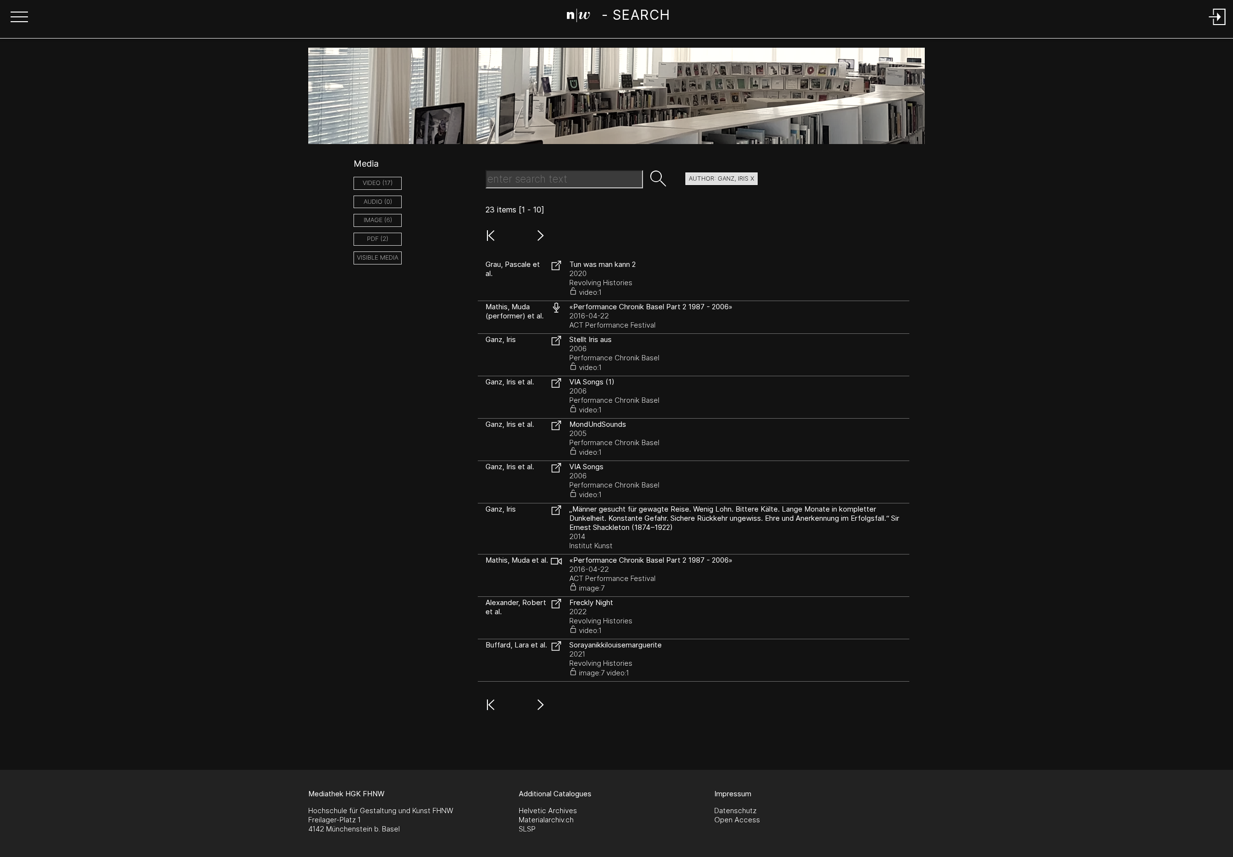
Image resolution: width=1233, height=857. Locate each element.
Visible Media (377, 257)
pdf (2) (377, 238)
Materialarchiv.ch (546, 819)
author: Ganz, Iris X (721, 178)
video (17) (378, 182)
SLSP (527, 828)
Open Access (737, 819)
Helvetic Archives (548, 810)
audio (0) (378, 201)
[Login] (1217, 25)
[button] (19, 18)
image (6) (378, 220)
